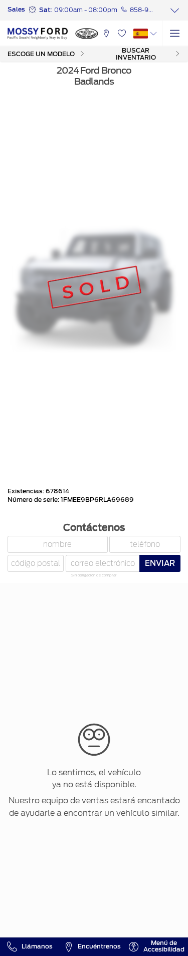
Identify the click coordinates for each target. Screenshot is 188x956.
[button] (106, 34)
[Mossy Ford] (38, 33)
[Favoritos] (121, 34)
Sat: (45, 10)
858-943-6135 (142, 10)
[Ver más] (175, 10)
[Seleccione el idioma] (175, 34)
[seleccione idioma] (153, 33)
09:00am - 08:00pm (85, 10)
